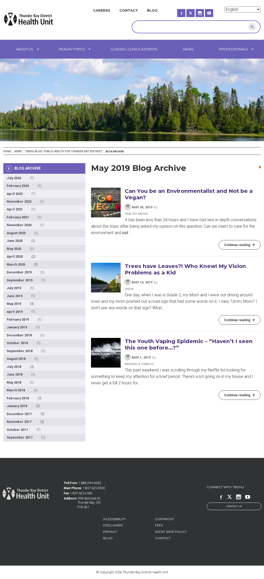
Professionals (233, 49)
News (188, 49)
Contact (128, 10)
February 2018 (18, 398)
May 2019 (14, 304)
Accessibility (114, 519)
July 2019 (14, 288)
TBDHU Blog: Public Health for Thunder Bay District (63, 151)
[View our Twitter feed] (195, 11)
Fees (159, 525)
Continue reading (237, 245)
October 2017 (17, 430)
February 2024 (18, 186)
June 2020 (14, 241)
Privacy (110, 532)
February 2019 (18, 319)
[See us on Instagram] (204, 11)
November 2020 (19, 225)
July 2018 (14, 367)
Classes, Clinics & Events (134, 49)
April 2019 (15, 312)
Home (7, 151)
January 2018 (17, 406)
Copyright (164, 519)
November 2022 (19, 201)
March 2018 (16, 390)
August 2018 (16, 359)
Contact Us (234, 506)
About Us (24, 49)
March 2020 (16, 264)
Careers (101, 10)
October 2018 (17, 343)
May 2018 (14, 382)
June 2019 (14, 296)
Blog (152, 10)
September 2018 (19, 351)
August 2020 (16, 233)
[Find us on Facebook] (185, 11)
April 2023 (15, 194)
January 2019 (17, 327)
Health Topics (72, 49)
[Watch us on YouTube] (213, 11)
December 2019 (19, 272)
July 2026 (14, 178)
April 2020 (15, 256)
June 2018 (14, 374)
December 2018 (19, 335)
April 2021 (15, 209)
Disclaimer (113, 525)
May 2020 (14, 249)
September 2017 (19, 437)
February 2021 (18, 217)
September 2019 (19, 280)
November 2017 (19, 422)
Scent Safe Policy (171, 532)
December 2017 (19, 414)
